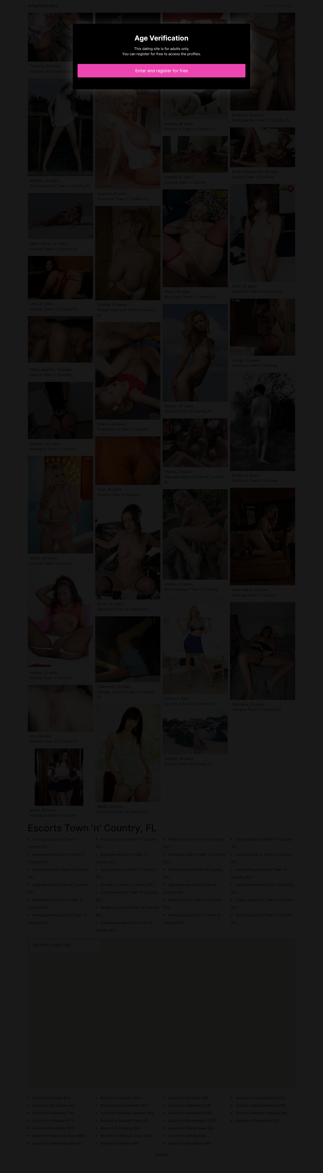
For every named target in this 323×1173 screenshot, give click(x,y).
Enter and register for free (161, 70)
